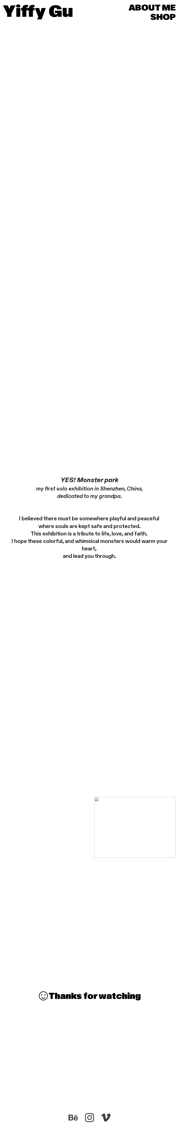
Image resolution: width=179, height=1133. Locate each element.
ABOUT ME (152, 8)
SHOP (163, 17)
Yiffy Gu (38, 11)
